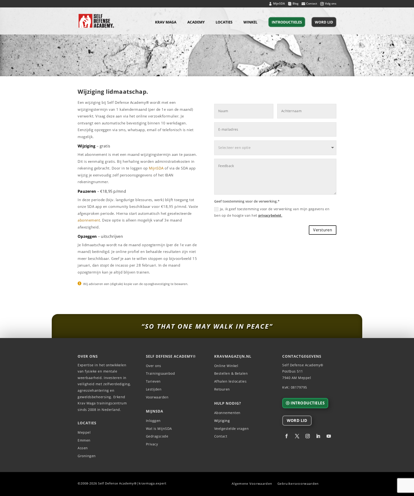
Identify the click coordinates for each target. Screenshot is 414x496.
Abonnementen (227, 413)
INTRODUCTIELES (287, 22)
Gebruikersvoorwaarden (298, 483)
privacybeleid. (270, 215)
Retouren (222, 389)
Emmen (84, 440)
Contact (311, 4)
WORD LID (324, 22)
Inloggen (153, 421)
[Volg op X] (297, 436)
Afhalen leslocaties (230, 381)
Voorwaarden (157, 397)
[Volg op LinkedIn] (318, 436)
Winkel (250, 22)
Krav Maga (165, 22)
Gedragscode (157, 436)
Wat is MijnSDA (159, 429)
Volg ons (330, 4)
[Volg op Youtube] (328, 436)
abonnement (89, 220)
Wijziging (222, 421)
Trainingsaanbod (160, 374)
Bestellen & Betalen (231, 374)
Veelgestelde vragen (231, 429)
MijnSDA (279, 4)
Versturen (322, 230)
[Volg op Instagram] (307, 436)
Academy (196, 22)
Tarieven (153, 381)
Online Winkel (226, 366)
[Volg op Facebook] (286, 436)
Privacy (152, 444)
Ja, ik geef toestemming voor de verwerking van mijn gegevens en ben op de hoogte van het (271, 212)
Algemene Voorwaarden (252, 483)
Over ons (153, 366)
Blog (296, 4)
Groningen (87, 456)
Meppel (84, 433)
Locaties (224, 22)
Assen (83, 448)
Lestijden (154, 389)
